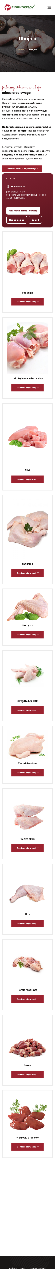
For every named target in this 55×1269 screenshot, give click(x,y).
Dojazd (35, 220)
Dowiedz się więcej (26, 264)
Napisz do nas (16, 220)
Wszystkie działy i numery (23, 210)
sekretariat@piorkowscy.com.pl (22, 195)
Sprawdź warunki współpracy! (21, 168)
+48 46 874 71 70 (19, 186)
